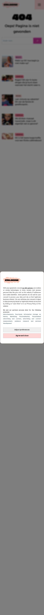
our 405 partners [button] (27, 288)
